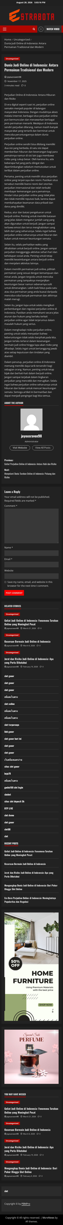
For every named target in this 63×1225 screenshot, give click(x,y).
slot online (9, 704)
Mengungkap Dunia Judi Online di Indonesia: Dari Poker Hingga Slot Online (30, 1170)
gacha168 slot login (13, 787)
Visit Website (20, 447)
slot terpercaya (11, 725)
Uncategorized (12, 58)
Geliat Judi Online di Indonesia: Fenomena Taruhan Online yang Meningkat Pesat (31, 622)
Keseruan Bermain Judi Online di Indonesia (27, 641)
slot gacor (9, 676)
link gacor (9, 731)
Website (8, 570)
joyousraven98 (14, 77)
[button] (4, 29)
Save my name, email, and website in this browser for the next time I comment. (29, 583)
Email (8, 559)
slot (6, 836)
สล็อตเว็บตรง (11, 697)
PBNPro (26, 1203)
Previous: (30, 462)
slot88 (7, 829)
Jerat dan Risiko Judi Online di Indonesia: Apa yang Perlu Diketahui (28, 660)
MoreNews (48, 1217)
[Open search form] (34, 29)
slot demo (9, 815)
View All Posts (42, 447)
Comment (10, 505)
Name (8, 547)
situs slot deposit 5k (14, 801)
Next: (29, 473)
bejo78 (7, 773)
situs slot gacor (11, 766)
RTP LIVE (8, 808)
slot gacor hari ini (12, 738)
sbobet (7, 794)
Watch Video (53, 29)
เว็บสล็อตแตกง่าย (13, 759)
